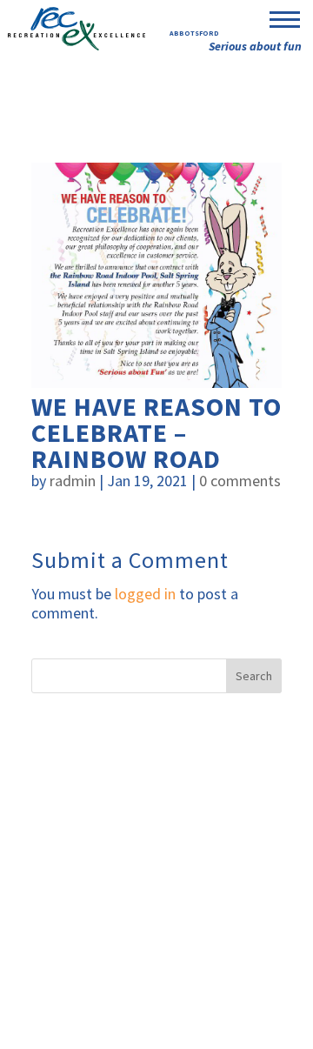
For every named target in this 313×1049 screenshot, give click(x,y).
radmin (73, 481)
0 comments (240, 481)
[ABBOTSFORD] (76, 27)
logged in (145, 594)
